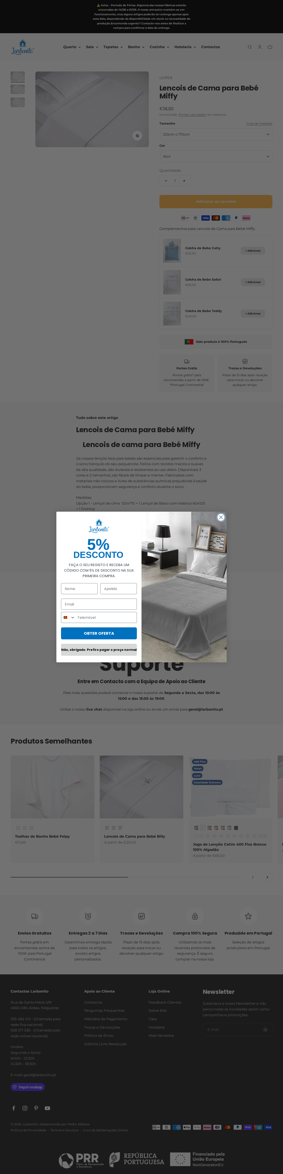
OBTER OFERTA (99, 633)
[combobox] (68, 617)
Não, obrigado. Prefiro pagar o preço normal (99, 650)
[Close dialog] (221, 517)
